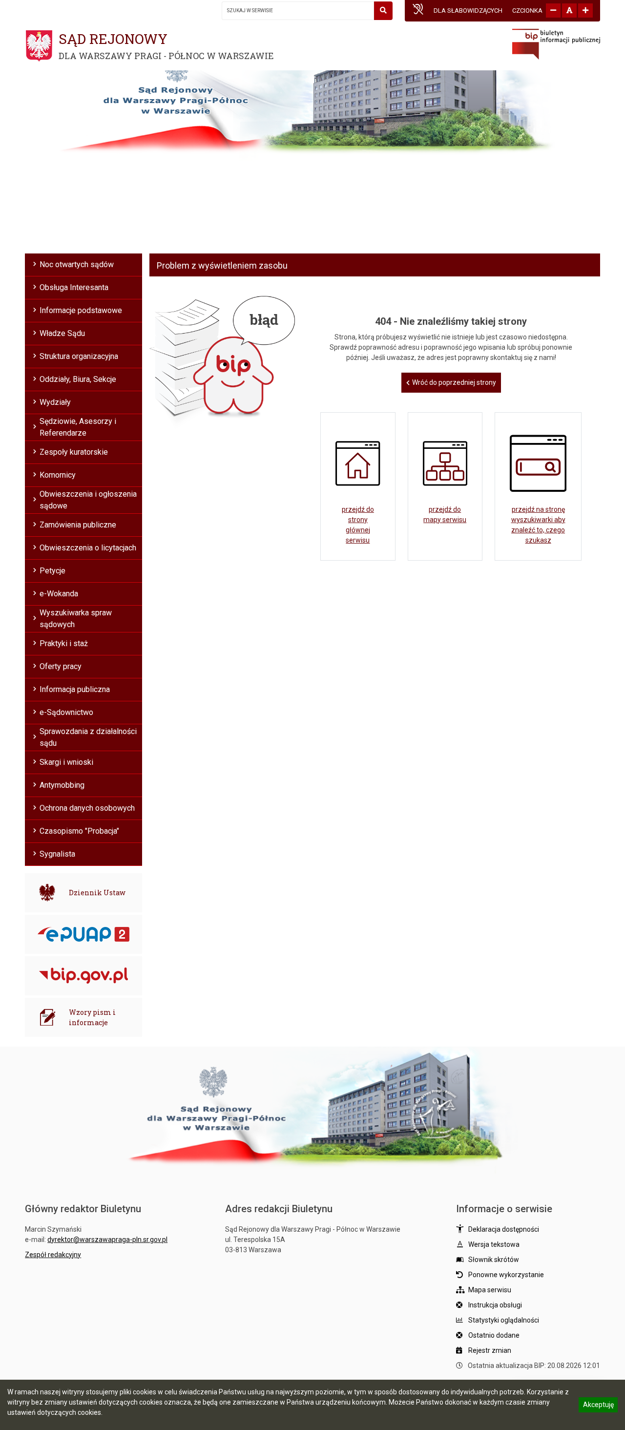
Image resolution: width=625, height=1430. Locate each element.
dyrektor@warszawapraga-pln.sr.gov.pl (107, 1239)
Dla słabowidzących (468, 10)
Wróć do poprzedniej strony (454, 382)
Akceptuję (598, 1406)
